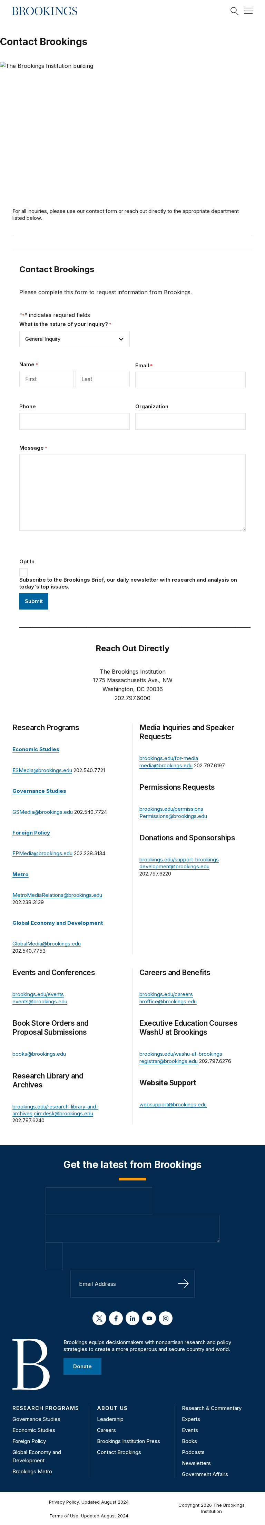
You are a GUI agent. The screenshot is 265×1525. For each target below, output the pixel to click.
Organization (151, 406)
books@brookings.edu (39, 1054)
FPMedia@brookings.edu (42, 853)
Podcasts (193, 1452)
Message (33, 447)
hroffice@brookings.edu (168, 1001)
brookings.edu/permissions (171, 809)
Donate (82, 1366)
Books (189, 1441)
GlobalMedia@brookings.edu (46, 943)
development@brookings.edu (174, 866)
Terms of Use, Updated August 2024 (88, 1515)
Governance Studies (36, 1419)
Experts (191, 1419)
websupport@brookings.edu (173, 1104)
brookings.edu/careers (166, 994)
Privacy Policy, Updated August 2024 (89, 1502)
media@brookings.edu (166, 765)
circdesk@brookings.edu (63, 1113)
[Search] (234, 11)
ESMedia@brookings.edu (42, 770)
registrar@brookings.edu (168, 1061)
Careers (106, 1430)
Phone (27, 406)
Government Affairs (205, 1474)
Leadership (110, 1419)
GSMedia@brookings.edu (42, 812)
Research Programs (45, 1408)
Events (190, 1430)
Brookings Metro (32, 1471)
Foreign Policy (29, 1441)
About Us (112, 1408)
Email (144, 365)
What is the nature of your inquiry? (65, 324)
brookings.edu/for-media (168, 758)
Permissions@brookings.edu (173, 816)
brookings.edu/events (38, 994)
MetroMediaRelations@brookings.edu (57, 895)
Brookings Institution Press (128, 1441)
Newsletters (196, 1463)
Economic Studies (33, 1430)
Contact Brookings (119, 1452)
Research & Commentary (212, 1408)
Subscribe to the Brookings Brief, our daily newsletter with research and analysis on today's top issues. (128, 583)
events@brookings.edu (39, 1001)
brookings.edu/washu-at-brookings (180, 1054)
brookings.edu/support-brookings (179, 859)
